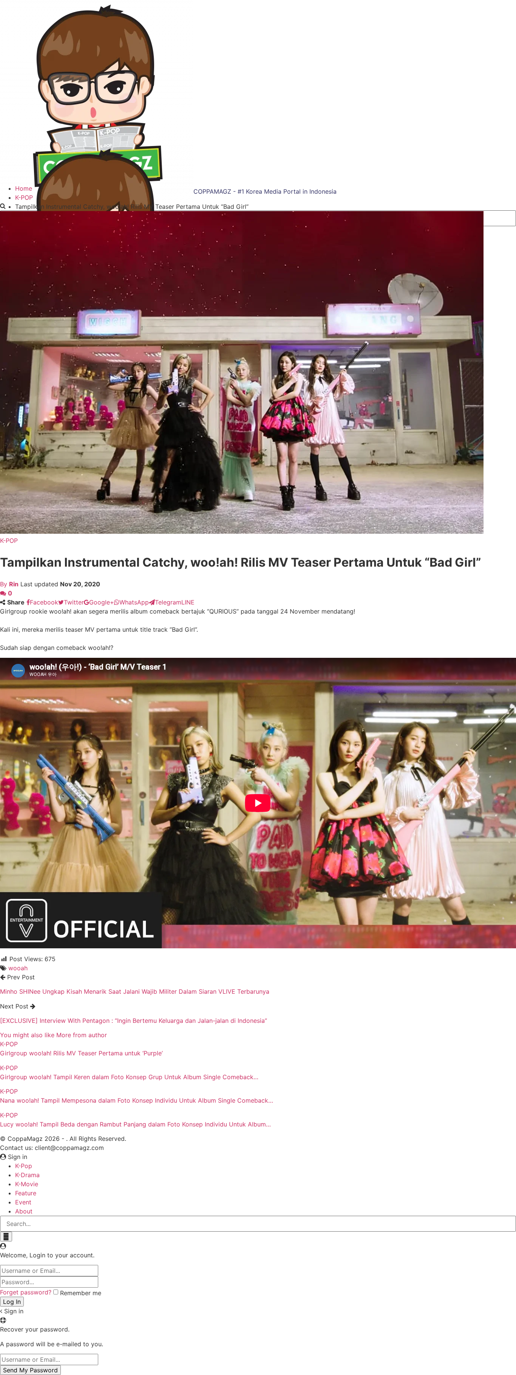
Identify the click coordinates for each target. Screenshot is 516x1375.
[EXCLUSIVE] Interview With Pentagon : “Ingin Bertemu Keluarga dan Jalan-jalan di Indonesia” (133, 1020)
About (23, 1211)
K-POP (9, 540)
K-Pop (23, 1166)
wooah (18, 968)
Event (23, 1202)
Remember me (80, 1293)
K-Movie (26, 1184)
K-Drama (27, 1175)
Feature (25, 1193)
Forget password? (25, 1292)
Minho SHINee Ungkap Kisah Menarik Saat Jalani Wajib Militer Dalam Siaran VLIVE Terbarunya (134, 991)
